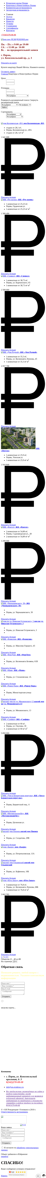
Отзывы (9, 23)
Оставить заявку (8, 72)
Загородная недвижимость (17, 10)
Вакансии (10, 19)
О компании (11, 26)
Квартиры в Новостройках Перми (21, 5)
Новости (10, 21)
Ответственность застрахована (14, 1112)
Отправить (6, 997)
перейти (4, 1156)
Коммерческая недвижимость (19, 8)
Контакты (10, 30)
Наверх (4, 1176)
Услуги (9, 17)
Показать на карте (9, 63)
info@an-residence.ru (15, 1087)
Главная (4, 74)
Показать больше (8, 197)
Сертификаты (12, 28)
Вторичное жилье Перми (17, 3)
